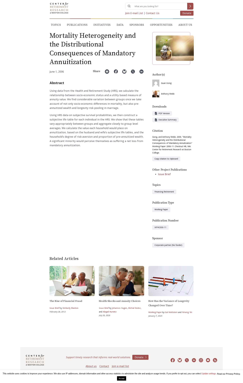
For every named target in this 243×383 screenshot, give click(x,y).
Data (120, 25)
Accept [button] (121, 378)
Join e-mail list (120, 366)
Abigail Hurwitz (110, 311)
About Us (185, 25)
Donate (186, 13)
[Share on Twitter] (133, 72)
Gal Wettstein (171, 312)
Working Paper (161, 209)
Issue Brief (164, 174)
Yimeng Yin (187, 312)
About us (91, 366)
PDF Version (164, 113)
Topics (56, 25)
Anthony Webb (168, 93)
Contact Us (152, 13)
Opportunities (161, 25)
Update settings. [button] (209, 373)
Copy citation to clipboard (166, 158)
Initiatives (102, 25)
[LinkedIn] (141, 72)
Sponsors (137, 25)
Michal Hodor (134, 308)
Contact (104, 366)
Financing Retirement (164, 191)
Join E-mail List (134, 13)
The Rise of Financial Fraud (66, 301)
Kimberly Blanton (70, 308)
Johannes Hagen (119, 308)
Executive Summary (167, 119)
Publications (77, 25)
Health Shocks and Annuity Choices (119, 301)
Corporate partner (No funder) (168, 245)
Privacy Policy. (233, 374)
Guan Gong (166, 83)
